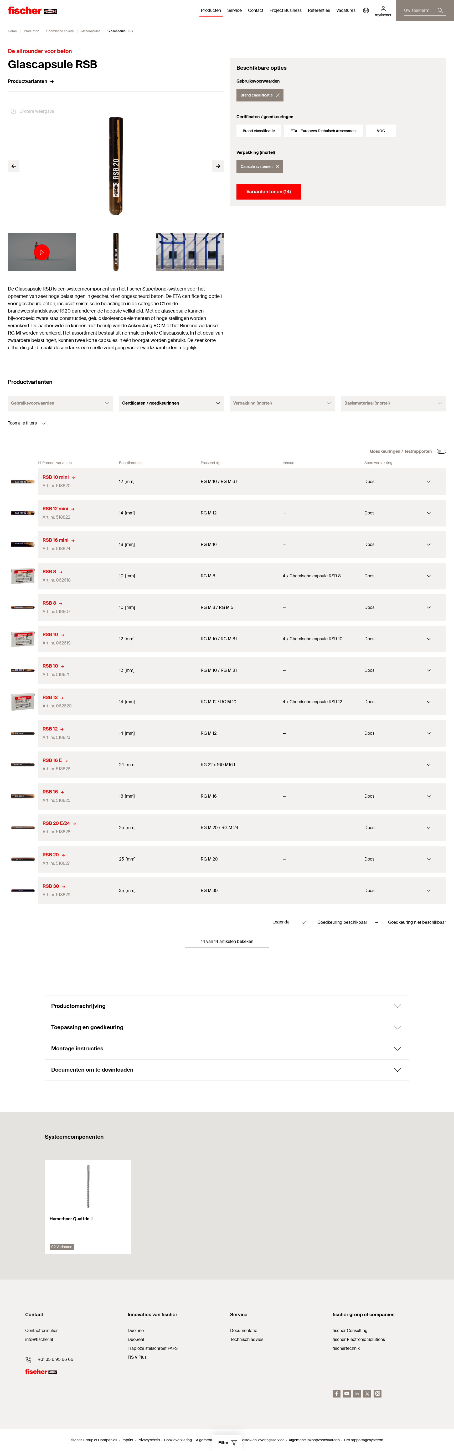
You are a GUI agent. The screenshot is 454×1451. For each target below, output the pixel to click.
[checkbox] (441, 451)
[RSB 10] (23, 639)
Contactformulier (41, 1330)
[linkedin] (357, 1394)
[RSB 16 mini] (23, 544)
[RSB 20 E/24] (23, 828)
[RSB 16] (23, 796)
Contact (255, 10)
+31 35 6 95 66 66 (55, 1359)
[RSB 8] (23, 576)
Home (12, 31)
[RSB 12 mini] (23, 513)
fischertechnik (346, 1348)
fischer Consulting (350, 1330)
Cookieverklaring (178, 1440)
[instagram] (377, 1394)
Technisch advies (246, 1339)
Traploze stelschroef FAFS (153, 1348)
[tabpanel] (42, 252)
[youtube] (347, 1394)
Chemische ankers (60, 31)
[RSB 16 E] (23, 765)
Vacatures (345, 10)
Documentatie (243, 1330)
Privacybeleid (148, 1440)
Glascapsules (90, 31)
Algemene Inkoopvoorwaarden (314, 1440)
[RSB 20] (23, 859)
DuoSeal (136, 1339)
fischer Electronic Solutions (359, 1339)
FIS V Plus (137, 1357)
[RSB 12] (23, 702)
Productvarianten (27, 81)
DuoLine (136, 1330)
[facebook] (336, 1394)
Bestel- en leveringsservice (262, 1440)
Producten (31, 31)
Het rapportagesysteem (363, 1440)
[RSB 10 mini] (23, 481)
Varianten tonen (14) (268, 192)
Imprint (127, 1440)
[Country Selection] (366, 10)
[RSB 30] (23, 890)
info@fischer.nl (39, 1339)
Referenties (319, 10)
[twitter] (367, 1394)
